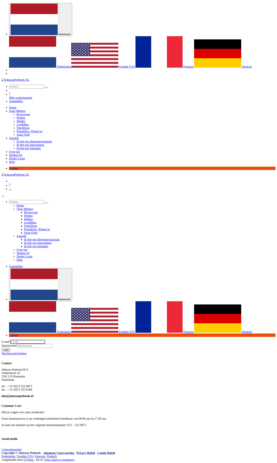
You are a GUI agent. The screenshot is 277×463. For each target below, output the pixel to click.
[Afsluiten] (3, 196)
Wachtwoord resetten (14, 353)
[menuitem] (40, 66)
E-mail (5, 341)
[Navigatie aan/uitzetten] (10, 189)
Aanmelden (16, 101)
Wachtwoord (9, 345)
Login (6, 349)
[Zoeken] (46, 87)
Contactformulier (12, 449)
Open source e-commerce (59, 459)
